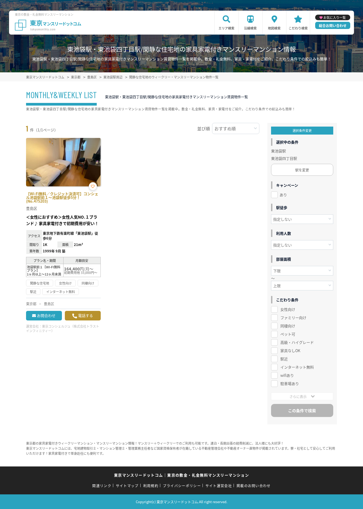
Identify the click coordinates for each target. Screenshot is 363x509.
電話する (85, 315)
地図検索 (274, 28)
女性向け (287, 309)
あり (283, 194)
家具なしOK (290, 350)
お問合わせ (46, 315)
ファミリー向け (293, 317)
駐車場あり (289, 383)
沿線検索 (250, 28)
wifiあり (287, 375)
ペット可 (287, 334)
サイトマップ (127, 485)
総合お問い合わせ (333, 25)
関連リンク (101, 485)
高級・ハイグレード (297, 342)
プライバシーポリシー (182, 485)
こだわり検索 (298, 28)
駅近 (284, 358)
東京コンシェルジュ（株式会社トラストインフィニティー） (62, 328)
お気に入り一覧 (334, 17)
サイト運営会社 (218, 485)
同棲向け (287, 325)
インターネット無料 (297, 367)
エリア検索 (226, 28)
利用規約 (150, 485)
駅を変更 (302, 169)
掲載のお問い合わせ (254, 485)
